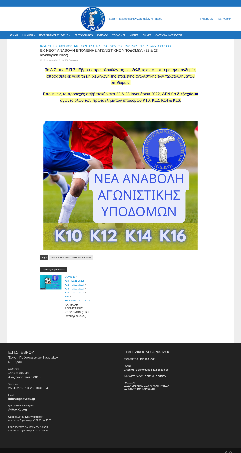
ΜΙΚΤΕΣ (134, 35)
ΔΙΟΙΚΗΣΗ (27, 35)
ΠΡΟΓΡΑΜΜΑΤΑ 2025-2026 (53, 35)
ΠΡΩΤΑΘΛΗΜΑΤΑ (83, 35)
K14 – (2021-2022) (106, 46)
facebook (206, 19)
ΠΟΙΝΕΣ (146, 35)
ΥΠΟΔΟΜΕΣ (118, 35)
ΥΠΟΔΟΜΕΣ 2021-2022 (158, 46)
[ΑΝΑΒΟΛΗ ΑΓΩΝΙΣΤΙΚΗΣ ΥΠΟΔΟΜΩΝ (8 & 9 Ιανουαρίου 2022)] (50, 282)
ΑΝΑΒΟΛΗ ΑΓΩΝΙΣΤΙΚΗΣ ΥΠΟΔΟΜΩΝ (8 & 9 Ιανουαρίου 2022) (77, 310)
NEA (142, 46)
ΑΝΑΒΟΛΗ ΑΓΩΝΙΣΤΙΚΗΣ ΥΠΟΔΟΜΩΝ (71, 257)
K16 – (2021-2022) (128, 46)
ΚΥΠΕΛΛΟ (102, 35)
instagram (224, 19)
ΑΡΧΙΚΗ (14, 35)
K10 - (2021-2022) (62, 46)
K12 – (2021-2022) (84, 46)
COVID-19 (45, 46)
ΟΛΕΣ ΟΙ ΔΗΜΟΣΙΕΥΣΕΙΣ (168, 35)
